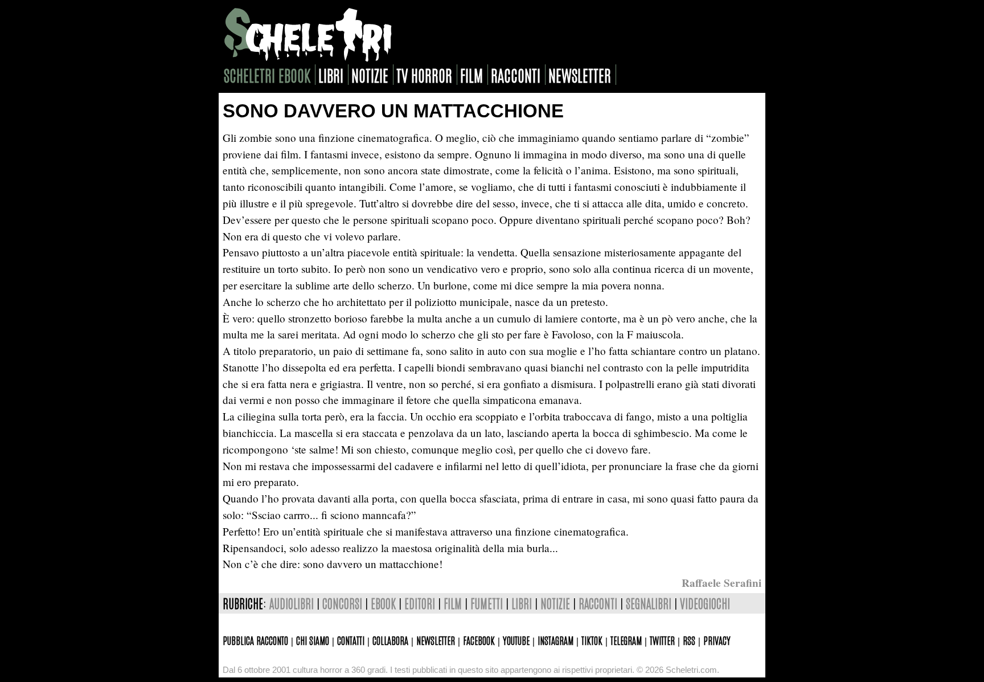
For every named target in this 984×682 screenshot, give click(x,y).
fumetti (486, 603)
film (471, 74)
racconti (515, 74)
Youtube (516, 640)
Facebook (479, 640)
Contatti (350, 640)
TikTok (591, 640)
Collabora (390, 640)
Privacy (717, 640)
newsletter (579, 74)
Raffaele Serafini (721, 583)
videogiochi (705, 603)
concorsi (342, 603)
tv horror (424, 74)
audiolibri (291, 603)
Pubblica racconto (255, 640)
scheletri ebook (267, 74)
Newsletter (435, 640)
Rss (689, 640)
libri (330, 74)
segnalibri (648, 603)
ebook (383, 603)
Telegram (626, 640)
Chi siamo (312, 640)
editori (419, 603)
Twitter (662, 640)
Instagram (555, 640)
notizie (369, 74)
